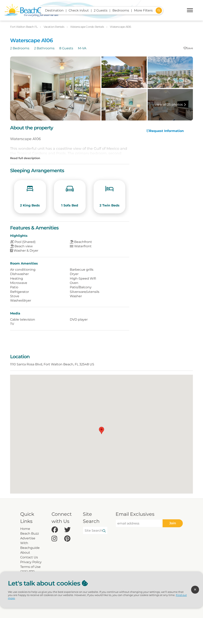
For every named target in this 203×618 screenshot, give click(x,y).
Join (172, 523)
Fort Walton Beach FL (24, 26)
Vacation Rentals (54, 26)
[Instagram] (57, 538)
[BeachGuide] (31, 10)
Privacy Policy (31, 562)
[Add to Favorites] (188, 48)
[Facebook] (57, 529)
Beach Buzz (29, 533)
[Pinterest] (69, 538)
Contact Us (29, 557)
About (25, 552)
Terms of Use (30, 567)
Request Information (166, 131)
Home (25, 529)
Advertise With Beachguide (30, 543)
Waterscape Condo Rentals (87, 26)
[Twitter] (69, 529)
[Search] (104, 531)
